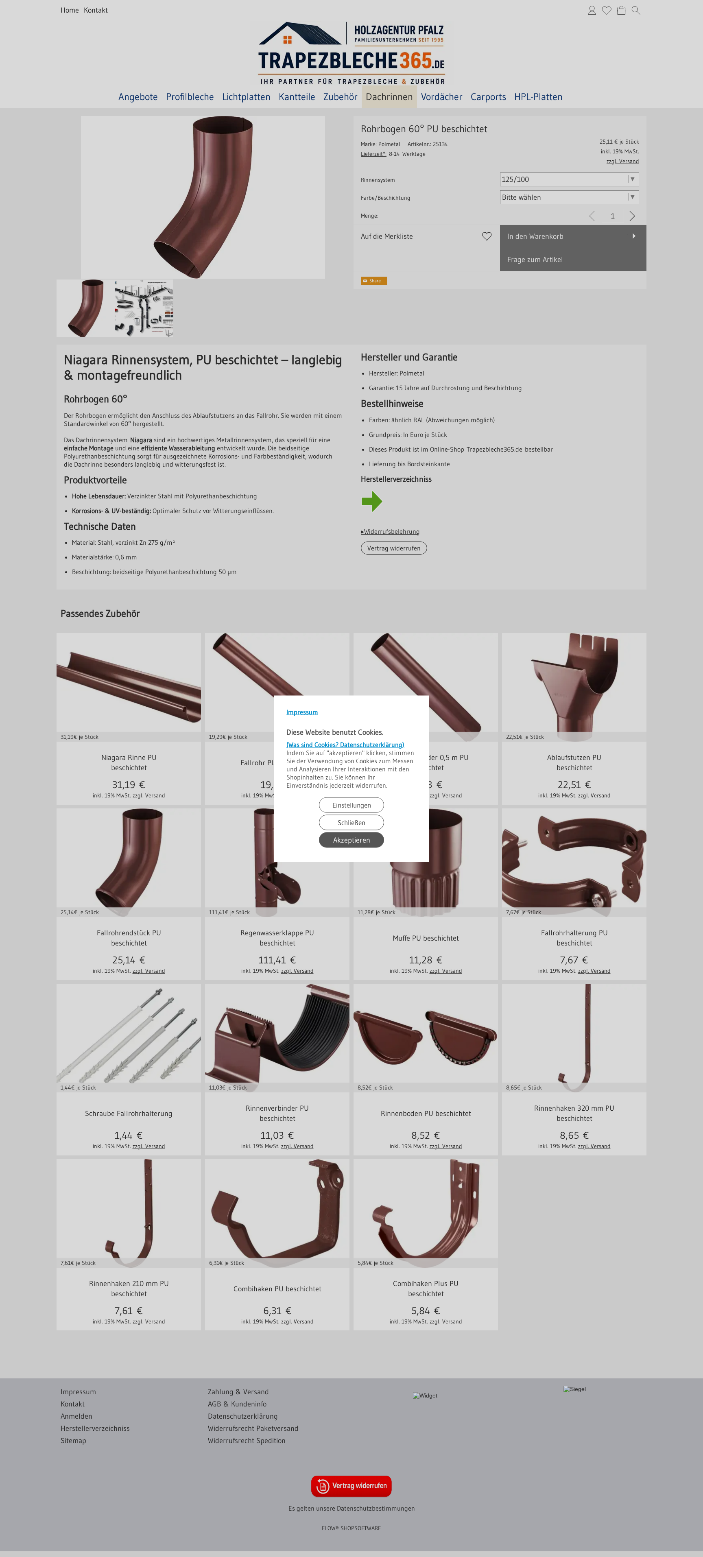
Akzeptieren (351, 839)
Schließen (351, 822)
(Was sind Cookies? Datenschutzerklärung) (345, 744)
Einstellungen (351, 804)
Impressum (302, 712)
